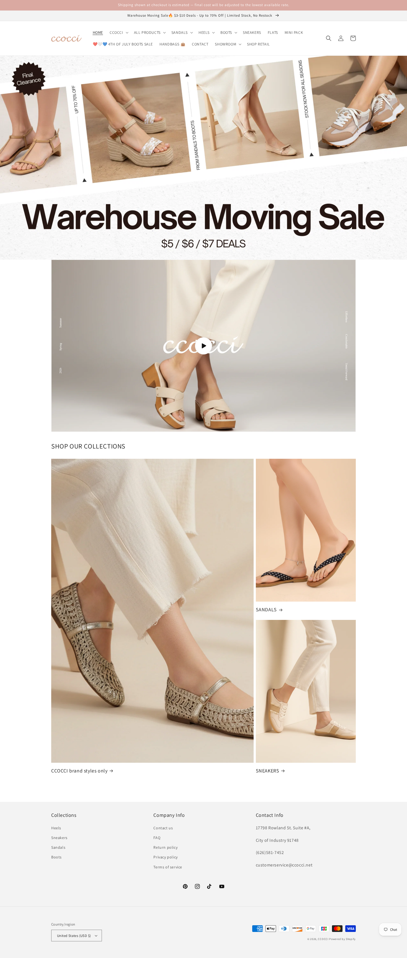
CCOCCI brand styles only (79, 770)
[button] (118, 32)
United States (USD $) (74, 935)
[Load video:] (203, 346)
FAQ (156, 837)
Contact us (163, 827)
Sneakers (59, 837)
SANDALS (266, 609)
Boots (56, 857)
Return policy (165, 847)
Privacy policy (165, 857)
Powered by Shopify (342, 939)
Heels (56, 827)
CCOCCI (323, 939)
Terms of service (167, 867)
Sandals (58, 847)
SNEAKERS (267, 770)
